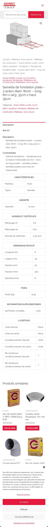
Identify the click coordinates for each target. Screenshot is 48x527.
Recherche (36, 14)
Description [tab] (8, 125)
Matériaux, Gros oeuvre (22, 59)
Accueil (6, 59)
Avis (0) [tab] (6, 130)
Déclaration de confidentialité (24, 523)
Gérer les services (23, 494)
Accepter (24, 502)
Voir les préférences (24, 517)
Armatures (24, 66)
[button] (44, 467)
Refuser (24, 509)
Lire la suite (9, 428)
